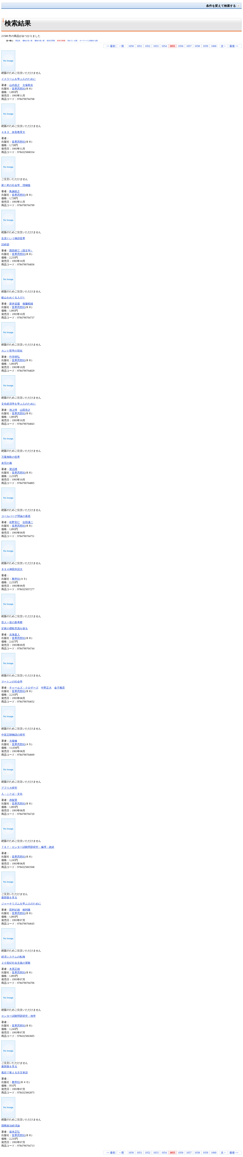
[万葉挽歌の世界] (8, 448)
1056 (180, 46)
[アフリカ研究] (8, 779)
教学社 (16, 578)
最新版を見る (9, 897)
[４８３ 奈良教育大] (8, 123)
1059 (205, 46)
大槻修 (13, 740)
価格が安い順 (27, 41)
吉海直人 (14, 634)
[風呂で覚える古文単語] (8, 1060)
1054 (164, 46)
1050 (131, 46)
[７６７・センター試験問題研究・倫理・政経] (8, 838)
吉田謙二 (27, 522)
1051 (139, 46)
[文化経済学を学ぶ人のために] (8, 395)
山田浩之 (25, 409)
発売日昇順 (51, 41)
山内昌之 (14, 85)
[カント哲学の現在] (8, 342)
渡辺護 (13, 469)
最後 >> (233, 46)
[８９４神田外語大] (8, 560)
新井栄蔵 (14, 303)
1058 (197, 46)
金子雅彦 (59, 687)
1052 (147, 46)
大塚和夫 (27, 85)
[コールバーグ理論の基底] (8, 507)
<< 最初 (110, 46)
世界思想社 (18, 88)
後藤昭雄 (27, 303)
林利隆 (26, 909)
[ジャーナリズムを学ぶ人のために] (8, 891)
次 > (223, 46)
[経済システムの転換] (8, 948)
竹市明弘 (14, 356)
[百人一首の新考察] (8, 613)
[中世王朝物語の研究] (8, 726)
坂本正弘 (14, 1131)
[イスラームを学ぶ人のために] (8, 70)
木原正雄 (14, 969)
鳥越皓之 (14, 191)
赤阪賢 (13, 800)
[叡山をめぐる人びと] (8, 289)
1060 (213, 46)
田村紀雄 (14, 909)
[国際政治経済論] (8, 1117)
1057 (189, 46)
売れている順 (72, 41)
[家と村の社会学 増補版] (8, 176)
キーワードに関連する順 (89, 41)
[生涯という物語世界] (8, 229)
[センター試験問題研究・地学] (8, 1007)
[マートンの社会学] (8, 673)
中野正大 (46, 687)
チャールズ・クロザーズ (23, 687)
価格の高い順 (40, 41)
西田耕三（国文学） (21, 250)
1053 (156, 46)
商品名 (18, 41)
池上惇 (13, 409)
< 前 (121, 46)
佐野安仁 (14, 522)
